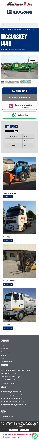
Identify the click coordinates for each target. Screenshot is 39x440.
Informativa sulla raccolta (11, 438)
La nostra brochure (7, 416)
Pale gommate (5, 352)
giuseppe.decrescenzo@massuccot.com (14, 405)
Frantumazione (19, 29)
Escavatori (4, 349)
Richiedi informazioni (19, 97)
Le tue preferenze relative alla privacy (20, 435)
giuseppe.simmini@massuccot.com (12, 401)
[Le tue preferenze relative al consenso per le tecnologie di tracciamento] (3, 437)
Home (3, 29)
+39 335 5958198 (11, 377)
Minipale (3, 355)
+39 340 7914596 (6, 380)
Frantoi (29, 29)
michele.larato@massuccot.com (11, 392)
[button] (19, 19)
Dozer (3, 358)
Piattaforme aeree (6, 362)
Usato (9, 29)
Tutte (2, 345)
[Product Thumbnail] (32, 59)
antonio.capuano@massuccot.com (12, 398)
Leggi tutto (8, 196)
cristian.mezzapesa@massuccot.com (13, 395)
